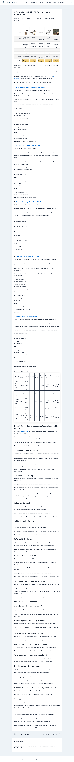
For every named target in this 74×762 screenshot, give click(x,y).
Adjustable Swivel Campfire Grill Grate (30, 87)
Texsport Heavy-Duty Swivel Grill (28, 202)
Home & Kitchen (24, 2)
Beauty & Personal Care (58, 2)
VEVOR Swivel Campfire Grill (26, 316)
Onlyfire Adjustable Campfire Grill (28, 256)
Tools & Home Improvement (36, 2)
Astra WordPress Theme (47, 759)
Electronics (48, 2)
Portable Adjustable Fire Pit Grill (28, 145)
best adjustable (24, 431)
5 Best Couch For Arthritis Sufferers (47, 746)
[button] (71, 2)
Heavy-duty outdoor (23, 252)
